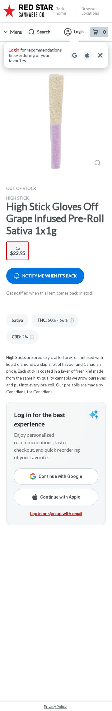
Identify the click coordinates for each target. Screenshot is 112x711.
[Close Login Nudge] (100, 55)
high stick (17, 198)
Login (79, 31)
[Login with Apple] (87, 55)
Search (43, 31)
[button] (56, 55)
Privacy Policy (55, 706)
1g (17, 251)
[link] (17, 320)
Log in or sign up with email (56, 513)
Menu (16, 32)
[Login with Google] (75, 55)
